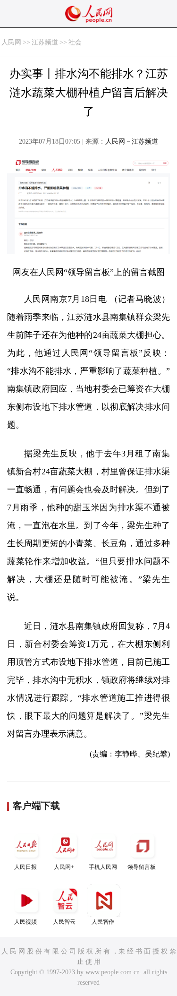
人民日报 (25, 867)
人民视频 (25, 922)
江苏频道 (45, 42)
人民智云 (64, 922)
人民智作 (103, 922)
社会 (75, 42)
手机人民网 (103, 867)
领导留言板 (141, 867)
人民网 (11, 42)
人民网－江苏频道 (131, 141)
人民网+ (64, 867)
